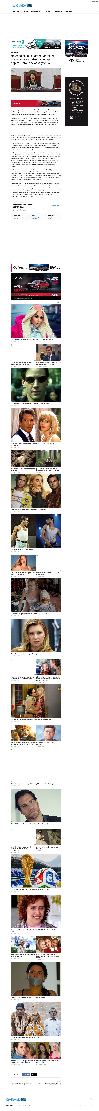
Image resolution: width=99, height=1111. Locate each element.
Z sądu (17, 52)
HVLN (28, 1105)
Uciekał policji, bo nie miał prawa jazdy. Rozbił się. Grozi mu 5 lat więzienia (49, 1084)
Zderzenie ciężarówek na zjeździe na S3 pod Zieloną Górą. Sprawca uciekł (21, 1084)
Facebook (35, 218)
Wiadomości (20, 37)
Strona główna (14, 37)
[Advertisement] (60, 5)
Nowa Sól (26, 37)
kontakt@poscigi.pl (35, 217)
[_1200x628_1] (36, 286)
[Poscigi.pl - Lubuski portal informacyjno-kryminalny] (22, 5)
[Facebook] (91, 1099)
